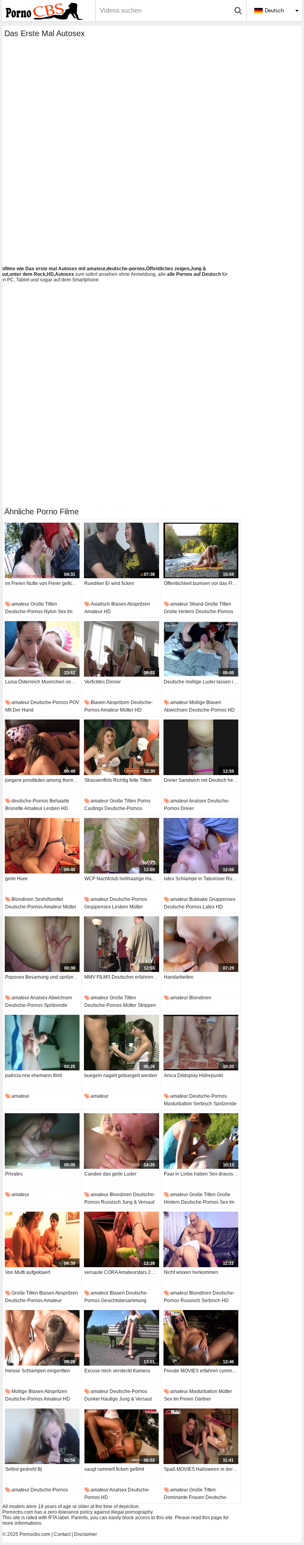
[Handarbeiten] (200, 944)
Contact (62, 1534)
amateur (20, 604)
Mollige (197, 702)
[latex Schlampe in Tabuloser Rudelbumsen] (200, 846)
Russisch (111, 1202)
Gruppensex (97, 907)
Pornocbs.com (34, 1534)
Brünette (14, 808)
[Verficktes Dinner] (121, 649)
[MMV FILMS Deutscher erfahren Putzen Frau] (121, 944)
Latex (209, 907)
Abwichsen (176, 710)
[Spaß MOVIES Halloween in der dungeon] (200, 1436)
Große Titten (43, 604)
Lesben (52, 808)
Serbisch (202, 1103)
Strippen (147, 1005)
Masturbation (178, 1103)
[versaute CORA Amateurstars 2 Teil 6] (121, 1239)
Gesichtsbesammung (123, 1300)
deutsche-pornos (24, 611)
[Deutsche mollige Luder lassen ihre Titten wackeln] (200, 649)
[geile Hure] (42, 846)
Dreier (187, 808)
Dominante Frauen (184, 1497)
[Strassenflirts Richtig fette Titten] (121, 747)
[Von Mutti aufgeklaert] (42, 1239)
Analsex (197, 801)
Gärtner (203, 1399)
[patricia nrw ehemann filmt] (42, 1042)
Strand (196, 604)
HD (107, 611)
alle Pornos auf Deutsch (194, 274)
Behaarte (59, 801)
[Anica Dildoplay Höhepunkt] (200, 1042)
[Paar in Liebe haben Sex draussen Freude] (200, 1141)
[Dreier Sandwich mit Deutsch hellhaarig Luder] (200, 747)
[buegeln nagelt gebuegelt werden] (121, 1042)
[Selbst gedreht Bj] (42, 1436)
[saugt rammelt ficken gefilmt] (121, 1436)
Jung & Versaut (138, 1202)
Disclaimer (85, 1534)
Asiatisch (100, 604)
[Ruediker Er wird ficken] (121, 550)
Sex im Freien (179, 1399)
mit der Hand (19, 710)
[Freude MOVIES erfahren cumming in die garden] (200, 1338)
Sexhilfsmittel (49, 899)
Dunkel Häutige (101, 1399)
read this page (206, 1517)
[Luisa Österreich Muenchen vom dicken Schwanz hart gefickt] (42, 649)
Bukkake (198, 899)
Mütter (126, 710)
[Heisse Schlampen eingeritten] (42, 1338)
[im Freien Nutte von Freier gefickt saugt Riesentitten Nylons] (42, 550)
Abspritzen (138, 604)
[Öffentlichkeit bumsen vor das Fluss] (200, 550)
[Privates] (42, 1141)
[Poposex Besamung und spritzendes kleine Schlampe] (42, 944)
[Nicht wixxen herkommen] (200, 1239)
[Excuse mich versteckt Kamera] (121, 1338)
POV (74, 702)
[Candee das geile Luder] (121, 1141)
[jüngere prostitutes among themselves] (42, 747)
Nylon (50, 611)
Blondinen (22, 899)
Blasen (118, 604)
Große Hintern (179, 611)
